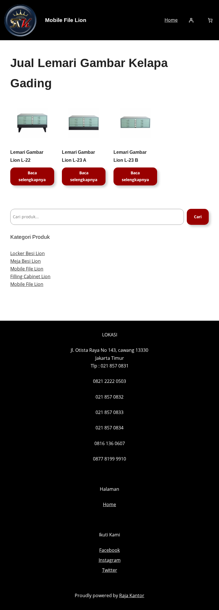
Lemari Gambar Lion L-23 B (130, 156)
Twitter (109, 570)
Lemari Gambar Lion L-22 (26, 156)
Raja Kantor (131, 595)
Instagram (110, 560)
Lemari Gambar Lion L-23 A (78, 156)
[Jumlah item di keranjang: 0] (210, 20)
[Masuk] (191, 20)
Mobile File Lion (65, 20)
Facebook (109, 550)
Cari (198, 216)
